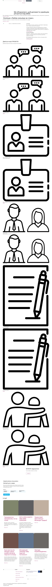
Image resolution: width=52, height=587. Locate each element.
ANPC (16, 581)
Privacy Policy (18, 573)
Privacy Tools (18, 575)
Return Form (17, 579)
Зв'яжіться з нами (6, 16)
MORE (4, 113)
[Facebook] (39, 572)
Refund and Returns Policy (20, 577)
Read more (6, 527)
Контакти (23, 2)
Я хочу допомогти (29, 31)
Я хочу (4, 489)
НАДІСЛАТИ (6, 494)
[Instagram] (41, 572)
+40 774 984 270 (30, 572)
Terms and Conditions (19, 571)
